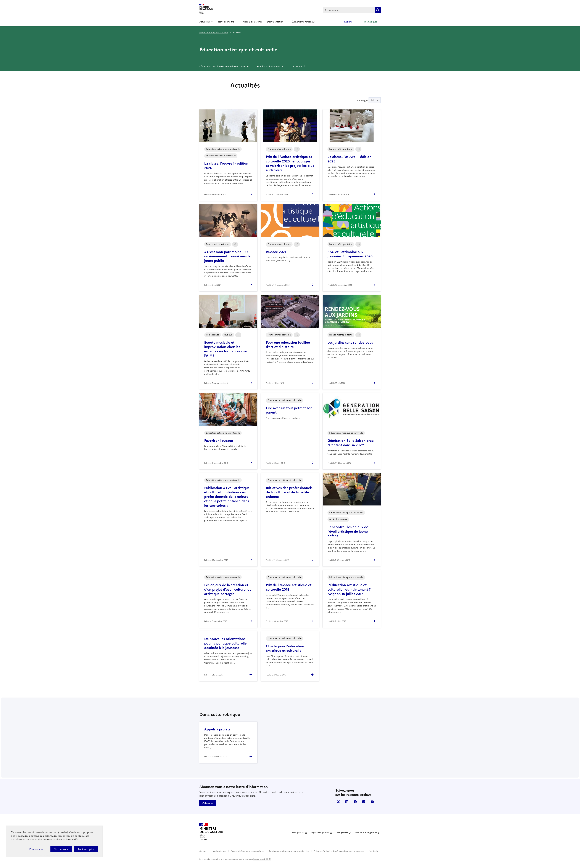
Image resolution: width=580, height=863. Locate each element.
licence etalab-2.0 (260, 859)
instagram (364, 802)
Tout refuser (61, 849)
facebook (355, 802)
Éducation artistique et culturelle (213, 32)
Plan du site (373, 851)
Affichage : (365, 100)
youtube (372, 802)
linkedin (347, 802)
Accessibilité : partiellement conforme (247, 851)
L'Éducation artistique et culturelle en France (222, 66)
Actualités (204, 21)
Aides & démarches (252, 21)
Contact (203, 851)
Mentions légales (219, 851)
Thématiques (370, 21)
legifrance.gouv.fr (320, 832)
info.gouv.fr (342, 832)
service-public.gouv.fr (366, 832)
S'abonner (208, 803)
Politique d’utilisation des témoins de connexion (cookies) (339, 851)
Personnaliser (36, 849)
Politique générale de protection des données (289, 851)
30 (372, 100)
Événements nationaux (303, 21)
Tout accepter (86, 849)
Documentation (275, 21)
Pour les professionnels (268, 66)
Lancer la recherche (378, 10)
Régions (348, 21)
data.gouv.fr (298, 832)
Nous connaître (226, 21)
